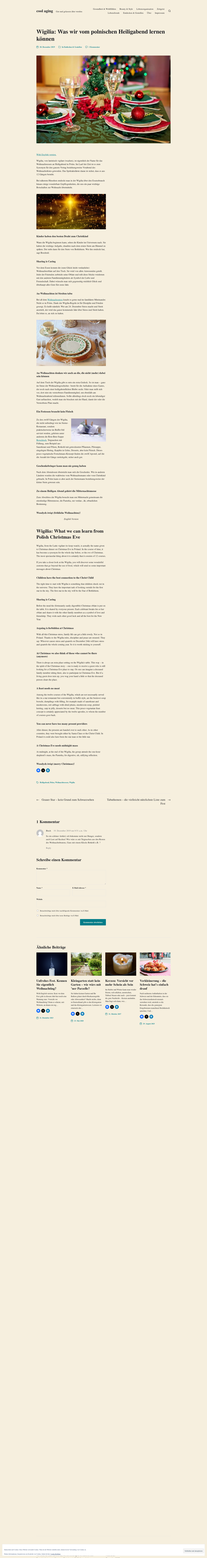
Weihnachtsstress (55, 299)
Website (39, 899)
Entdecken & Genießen (133, 13)
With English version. (46, 154)
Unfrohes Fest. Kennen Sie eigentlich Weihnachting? (51, 984)
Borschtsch (41, 440)
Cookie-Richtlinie (55, 1554)
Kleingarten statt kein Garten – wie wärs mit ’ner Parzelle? (86, 984)
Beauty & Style (126, 9)
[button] (169, 11)
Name (39, 888)
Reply (48, 847)
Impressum (159, 13)
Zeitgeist (160, 9)
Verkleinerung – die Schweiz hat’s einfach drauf (154, 984)
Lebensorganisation (144, 9)
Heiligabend (44, 782)
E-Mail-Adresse (79, 888)
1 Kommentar (94, 47)
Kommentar (42, 869)
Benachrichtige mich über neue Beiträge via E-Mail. (59, 915)
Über (149, 13)
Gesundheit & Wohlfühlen (104, 9)
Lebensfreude (114, 13)
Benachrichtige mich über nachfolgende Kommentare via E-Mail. (64, 910)
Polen (52, 782)
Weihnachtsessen (61, 782)
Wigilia (72, 782)
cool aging (44, 11)
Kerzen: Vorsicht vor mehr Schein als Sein (119, 982)
